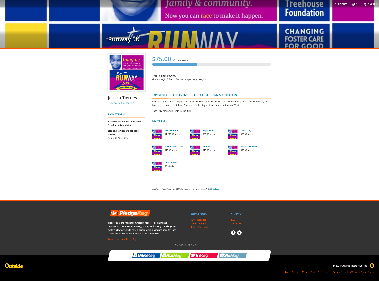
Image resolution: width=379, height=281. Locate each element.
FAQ (233, 219)
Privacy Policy (339, 272)
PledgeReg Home (199, 227)
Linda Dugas (247, 130)
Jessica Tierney (249, 146)
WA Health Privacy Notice (362, 272)
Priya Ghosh (209, 130)
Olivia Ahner (171, 162)
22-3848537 (215, 189)
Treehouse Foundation (121, 103)
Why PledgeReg (198, 219)
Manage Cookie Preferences (315, 272)
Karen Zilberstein (174, 146)
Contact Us (236, 223)
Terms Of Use (291, 272)
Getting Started (198, 223)
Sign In (372, 4)
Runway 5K (124, 39)
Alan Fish (207, 146)
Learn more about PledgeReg (122, 239)
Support (341, 4)
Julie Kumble (171, 130)
